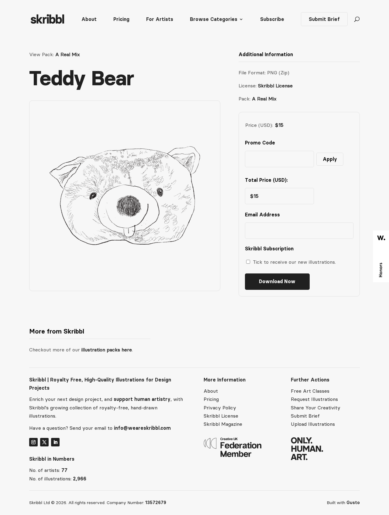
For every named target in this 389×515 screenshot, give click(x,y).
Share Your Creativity (315, 408)
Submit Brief (324, 19)
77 (64, 470)
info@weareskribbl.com (142, 428)
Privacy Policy (220, 408)
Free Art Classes (310, 391)
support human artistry (142, 399)
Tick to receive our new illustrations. (294, 262)
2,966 (79, 479)
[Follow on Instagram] (33, 442)
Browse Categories (213, 19)
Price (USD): (259, 125)
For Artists (159, 19)
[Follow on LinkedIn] (55, 442)
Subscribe (272, 19)
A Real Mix (67, 54)
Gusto (353, 502)
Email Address (264, 215)
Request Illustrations (314, 399)
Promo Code (260, 143)
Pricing (121, 19)
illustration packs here (106, 350)
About (89, 19)
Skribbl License (275, 86)
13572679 (155, 502)
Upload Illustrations (313, 424)
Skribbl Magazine (223, 424)
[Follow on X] (44, 442)
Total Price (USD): (266, 180)
